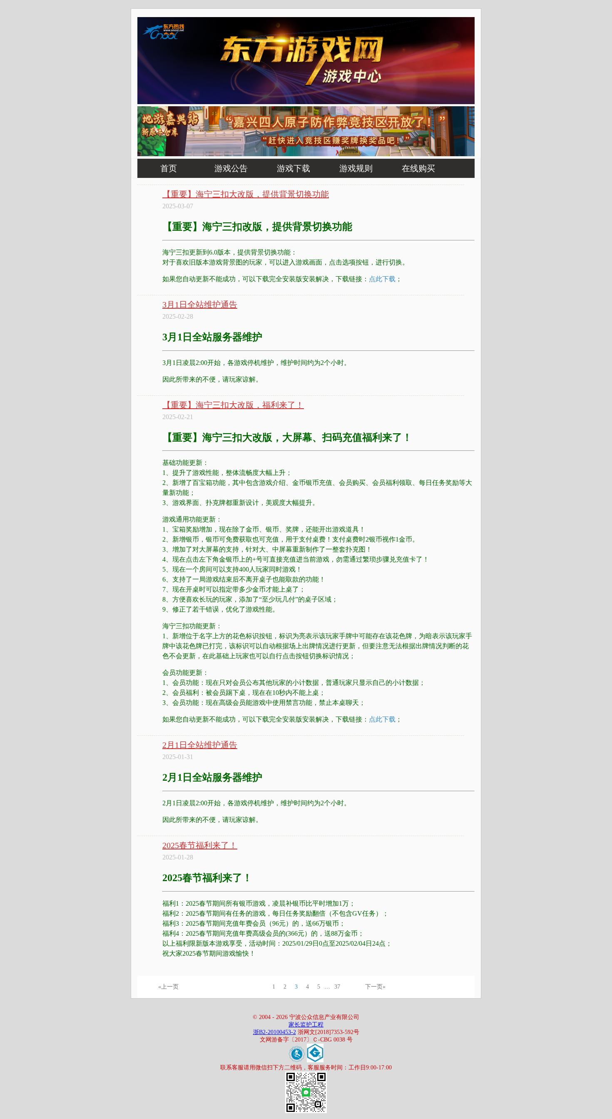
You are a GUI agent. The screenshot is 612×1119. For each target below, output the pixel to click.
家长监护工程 (306, 1025)
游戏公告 (231, 168)
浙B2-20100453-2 (274, 1032)
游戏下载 (293, 168)
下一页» (375, 987)
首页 (168, 168)
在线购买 (418, 168)
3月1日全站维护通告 (199, 304)
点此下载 (382, 278)
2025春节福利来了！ (199, 845)
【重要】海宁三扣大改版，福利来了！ (233, 405)
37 (337, 987)
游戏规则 (356, 168)
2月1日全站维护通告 (199, 744)
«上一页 (168, 987)
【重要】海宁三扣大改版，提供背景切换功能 (245, 194)
